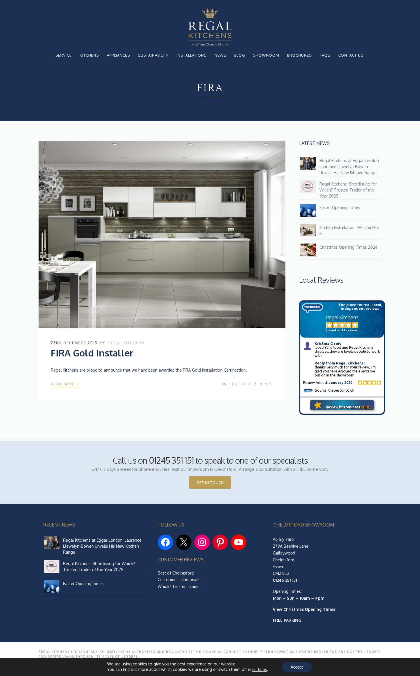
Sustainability (153, 55)
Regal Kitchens (126, 343)
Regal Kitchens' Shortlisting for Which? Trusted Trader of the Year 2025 (348, 190)
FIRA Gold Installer (92, 353)
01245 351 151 (171, 460)
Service (63, 55)
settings (259, 669)
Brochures (299, 55)
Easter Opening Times (339, 207)
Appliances (118, 55)
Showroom (266, 55)
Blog (239, 55)
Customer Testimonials (179, 579)
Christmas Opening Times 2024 (348, 247)
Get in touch (210, 482)
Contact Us (350, 55)
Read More (65, 383)
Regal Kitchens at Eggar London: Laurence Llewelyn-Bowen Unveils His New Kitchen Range (349, 166)
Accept (297, 667)
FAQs (325, 55)
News (220, 55)
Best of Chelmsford (176, 573)
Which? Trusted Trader (179, 586)
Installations (192, 55)
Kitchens (89, 55)
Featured (240, 384)
